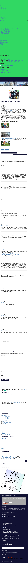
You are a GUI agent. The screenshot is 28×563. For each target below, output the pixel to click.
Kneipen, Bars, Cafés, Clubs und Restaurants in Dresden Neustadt (9, 28)
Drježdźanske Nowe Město (6, 416)
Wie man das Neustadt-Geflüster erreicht (5, 45)
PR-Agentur (4, 522)
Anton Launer (3, 338)
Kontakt (1, 41)
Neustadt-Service (2, 20)
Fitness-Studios (4, 423)
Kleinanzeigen (4, 431)
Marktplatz (3, 433)
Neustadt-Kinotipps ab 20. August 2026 (8, 57)
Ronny (2, 329)
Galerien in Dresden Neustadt (5, 27)
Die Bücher (1, 43)
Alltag (0, 10)
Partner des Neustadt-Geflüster (4, 42)
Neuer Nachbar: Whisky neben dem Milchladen (8, 456)
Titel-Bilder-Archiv (3, 18)
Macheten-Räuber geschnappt (6, 455)
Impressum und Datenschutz (5, 70)
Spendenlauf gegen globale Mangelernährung (8, 532)
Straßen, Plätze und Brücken (5, 33)
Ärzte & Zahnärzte (4, 420)
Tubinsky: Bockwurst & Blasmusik (6, 458)
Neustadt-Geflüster (5, 79)
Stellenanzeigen (4, 432)
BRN (1, 16)
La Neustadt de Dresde (6, 417)
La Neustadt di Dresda (6, 418)
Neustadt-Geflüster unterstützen (4, 40)
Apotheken (3, 419)
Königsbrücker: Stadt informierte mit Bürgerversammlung (11, 58)
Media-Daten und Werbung (3, 44)
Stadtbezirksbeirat (3, 8)
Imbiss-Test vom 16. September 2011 (11, 110)
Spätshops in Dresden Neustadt (5, 30)
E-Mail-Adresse (3, 371)
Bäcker (3, 421)
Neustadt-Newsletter (4, 430)
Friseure (3, 424)
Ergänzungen (3, 355)
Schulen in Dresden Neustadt (5, 29)
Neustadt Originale (3, 17)
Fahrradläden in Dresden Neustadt (6, 422)
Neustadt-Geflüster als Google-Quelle (15, 402)
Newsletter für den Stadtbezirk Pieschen (7, 523)
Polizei (2, 7)
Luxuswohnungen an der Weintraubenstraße (19, 154)
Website (2, 375)
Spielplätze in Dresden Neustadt (5, 31)
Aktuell (1, 5)
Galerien (3, 425)
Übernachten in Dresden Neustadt (5, 32)
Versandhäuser (5, 524)
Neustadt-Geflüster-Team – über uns (5, 72)
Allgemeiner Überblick (5, 415)
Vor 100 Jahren (3, 15)
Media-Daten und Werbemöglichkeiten (6, 73)
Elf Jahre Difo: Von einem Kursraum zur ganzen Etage (9, 457)
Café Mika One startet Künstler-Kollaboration (8, 531)
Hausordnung (3, 69)
